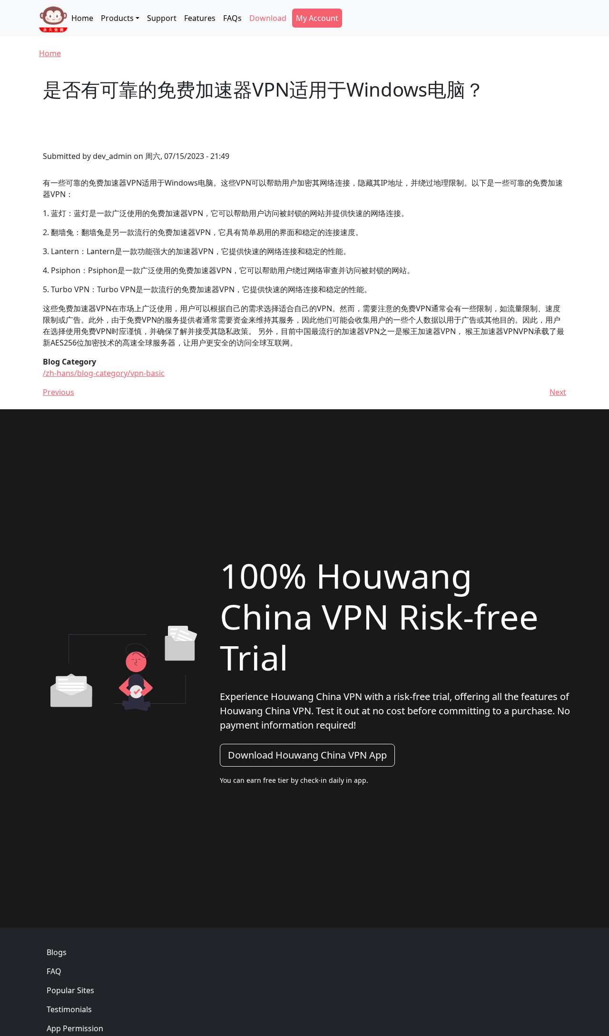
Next (558, 392)
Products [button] (117, 18)
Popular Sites (70, 990)
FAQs (232, 18)
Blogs (57, 952)
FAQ (54, 971)
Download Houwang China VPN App (307, 755)
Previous (58, 392)
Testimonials (69, 1009)
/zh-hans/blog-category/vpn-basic (104, 373)
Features (200, 18)
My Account (317, 18)
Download (267, 18)
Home (82, 18)
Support (162, 18)
